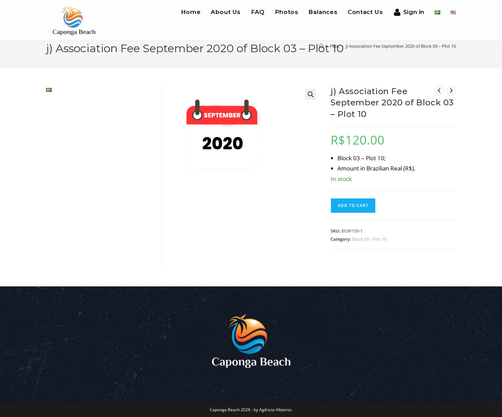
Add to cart (353, 205)
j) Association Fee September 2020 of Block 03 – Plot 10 (401, 46)
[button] (310, 94)
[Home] (321, 46)
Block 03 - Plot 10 (369, 239)
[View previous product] (439, 90)
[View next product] (451, 90)
